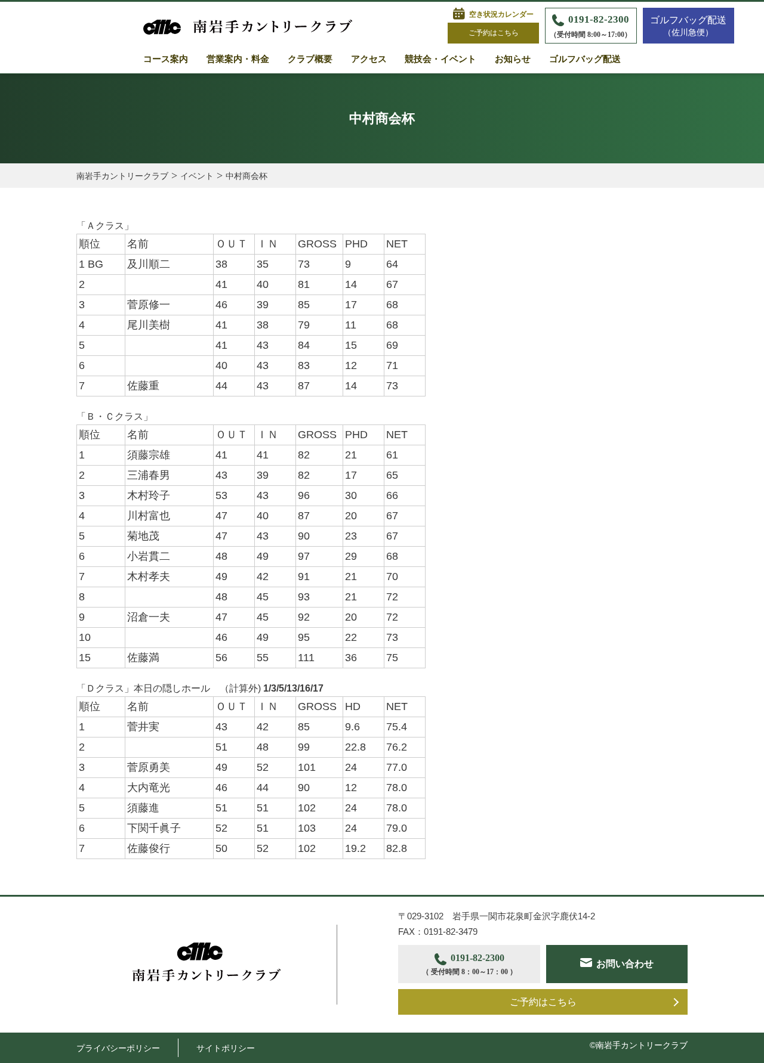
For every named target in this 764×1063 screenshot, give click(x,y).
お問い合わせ (625, 964)
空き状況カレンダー (501, 14)
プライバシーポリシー (118, 1048)
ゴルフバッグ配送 (585, 59)
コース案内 (165, 59)
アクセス (369, 59)
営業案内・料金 (238, 59)
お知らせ (513, 59)
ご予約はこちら (494, 33)
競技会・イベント (440, 59)
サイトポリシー (225, 1048)
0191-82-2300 (590, 26)
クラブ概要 (310, 59)
